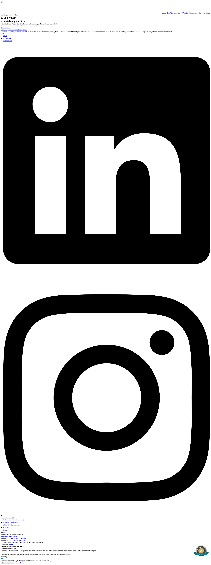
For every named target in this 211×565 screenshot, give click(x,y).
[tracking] (2, 559)
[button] (176, 13)
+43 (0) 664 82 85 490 (17, 540)
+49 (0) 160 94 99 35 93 (18, 538)
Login (208, 13)
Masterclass (166, 13)
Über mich (202, 13)
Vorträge (185, 13)
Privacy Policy (20, 563)
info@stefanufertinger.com (10, 536)
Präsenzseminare (175, 13)
